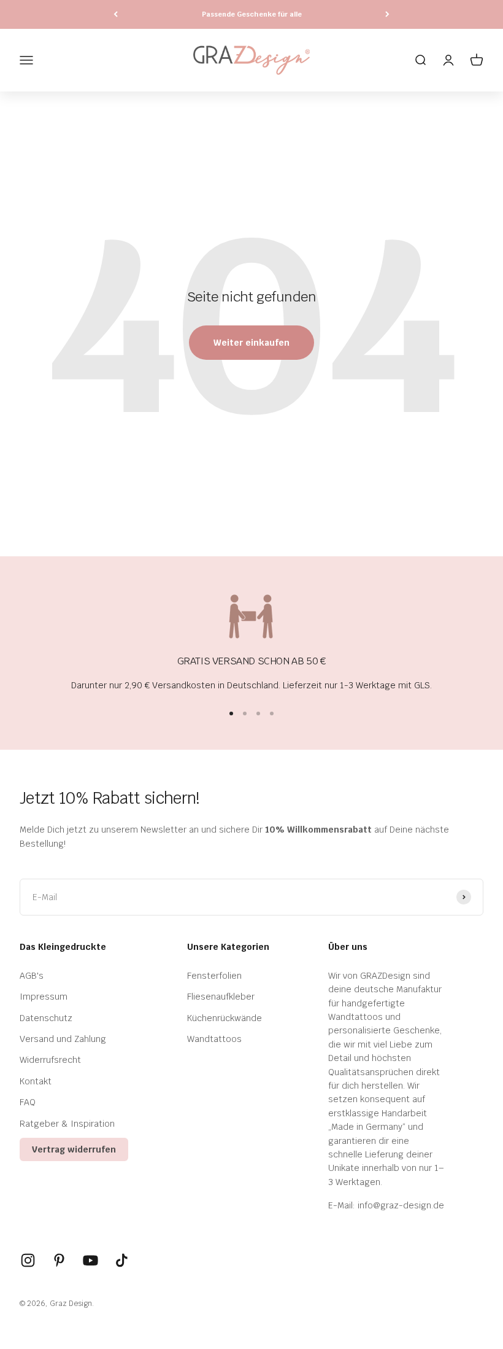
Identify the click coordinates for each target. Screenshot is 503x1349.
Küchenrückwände (224, 1018)
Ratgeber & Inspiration (67, 1123)
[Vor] (387, 14)
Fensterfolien (214, 975)
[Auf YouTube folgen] (90, 1260)
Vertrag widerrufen (74, 1149)
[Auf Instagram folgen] (28, 1260)
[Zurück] (115, 14)
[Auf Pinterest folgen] (59, 1260)
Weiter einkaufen (251, 342)
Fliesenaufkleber (221, 996)
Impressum (43, 996)
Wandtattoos (214, 1038)
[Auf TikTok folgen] (121, 1260)
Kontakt (36, 1081)
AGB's (32, 975)
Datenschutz (46, 1018)
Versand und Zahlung (63, 1038)
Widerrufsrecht (50, 1059)
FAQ (28, 1102)
